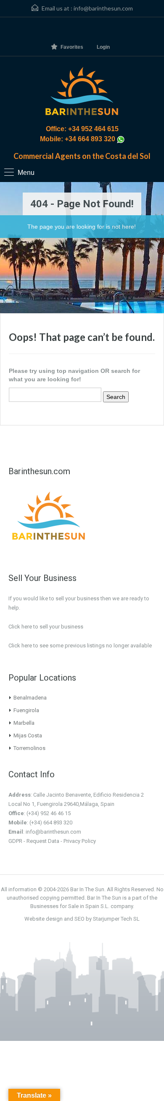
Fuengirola (26, 710)
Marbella (23, 723)
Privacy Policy (79, 841)
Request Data (42, 841)
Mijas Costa (27, 735)
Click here (20, 645)
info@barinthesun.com (103, 8)
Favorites (72, 47)
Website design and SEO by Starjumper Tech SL (82, 919)
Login (103, 47)
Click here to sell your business (45, 626)
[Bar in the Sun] (82, 92)
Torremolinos (29, 748)
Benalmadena (30, 697)
